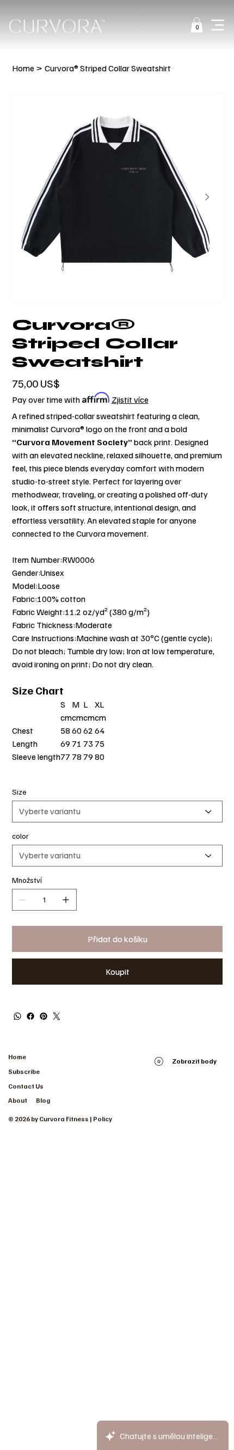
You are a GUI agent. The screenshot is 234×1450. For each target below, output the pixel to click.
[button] (196, 24)
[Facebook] (30, 1016)
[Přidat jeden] (66, 900)
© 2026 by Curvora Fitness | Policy (60, 1119)
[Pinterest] (43, 1016)
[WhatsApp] (17, 1016)
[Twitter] (56, 1016)
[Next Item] (207, 197)
